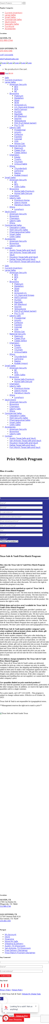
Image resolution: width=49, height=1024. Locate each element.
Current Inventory (13, 13)
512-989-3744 (6, 40)
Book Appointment (9, 925)
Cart (2, 73)
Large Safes (10, 15)
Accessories (10, 28)
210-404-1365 (6, 51)
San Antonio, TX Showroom (18, 948)
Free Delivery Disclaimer (16, 950)
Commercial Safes (13, 19)
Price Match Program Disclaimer (20, 953)
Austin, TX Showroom (15, 946)
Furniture (9, 26)
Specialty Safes (12, 24)
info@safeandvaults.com (9, 59)
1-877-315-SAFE (6, 55)
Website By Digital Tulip (31, 994)
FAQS (7, 937)
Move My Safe (11, 941)
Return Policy (17, 990)
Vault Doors (10, 22)
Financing (9, 939)
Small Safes (10, 17)
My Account (10, 934)
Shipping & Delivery (14, 943)
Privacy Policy (5, 990)
